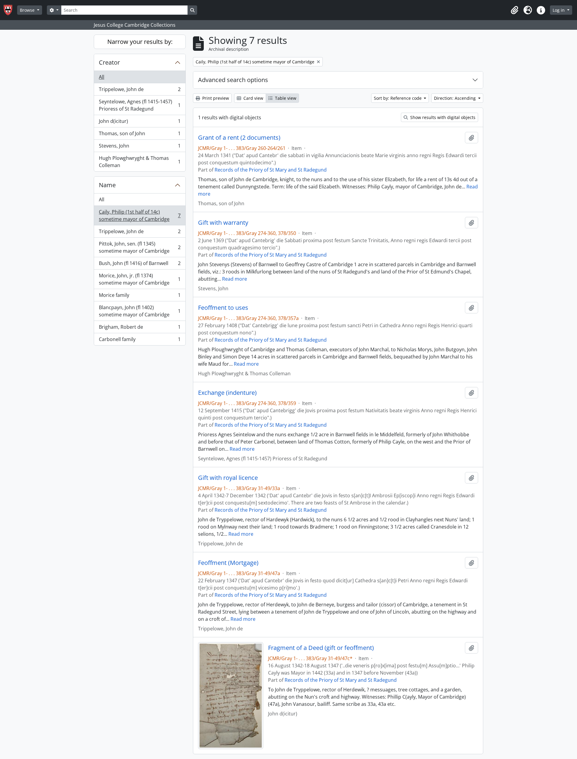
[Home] (10, 10)
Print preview (215, 98)
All (101, 77)
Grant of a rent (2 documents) (239, 137)
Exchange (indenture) (227, 392)
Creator (109, 62)
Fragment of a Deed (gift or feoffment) (321, 647)
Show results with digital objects (442, 117)
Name (107, 185)
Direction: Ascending (455, 98)
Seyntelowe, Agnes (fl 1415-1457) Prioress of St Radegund (140, 105)
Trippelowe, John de (140, 91)
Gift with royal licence (228, 477)
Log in (559, 10)
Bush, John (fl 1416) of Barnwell (140, 265)
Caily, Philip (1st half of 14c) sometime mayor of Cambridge (140, 215)
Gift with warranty (223, 222)
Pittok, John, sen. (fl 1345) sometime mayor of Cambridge (140, 247)
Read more (234, 279)
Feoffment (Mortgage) (228, 562)
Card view (252, 98)
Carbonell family (140, 340)
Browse (28, 10)
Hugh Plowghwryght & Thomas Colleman (140, 162)
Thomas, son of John (140, 135)
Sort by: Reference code (398, 98)
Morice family (140, 296)
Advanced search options (233, 80)
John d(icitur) (140, 122)
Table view (285, 98)
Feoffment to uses (223, 307)
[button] (514, 10)
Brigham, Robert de (140, 328)
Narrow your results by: (139, 42)
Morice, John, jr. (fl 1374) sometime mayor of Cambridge (140, 279)
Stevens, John (140, 147)
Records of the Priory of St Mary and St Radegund (271, 169)
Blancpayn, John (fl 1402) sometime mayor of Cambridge (140, 311)
